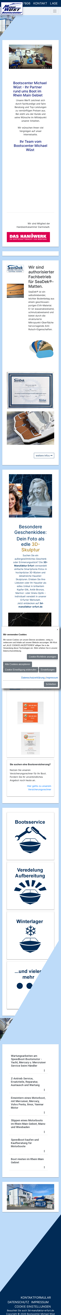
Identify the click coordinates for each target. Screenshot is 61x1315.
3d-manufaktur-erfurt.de (41, 1310)
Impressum (40, 1302)
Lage (54, 3)
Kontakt (40, 3)
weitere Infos (43, 455)
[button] (10, 1197)
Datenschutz (18, 1302)
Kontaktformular (35, 1297)
